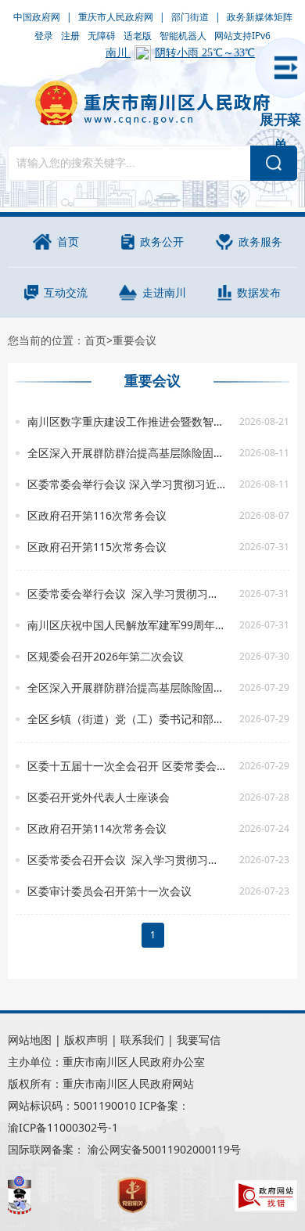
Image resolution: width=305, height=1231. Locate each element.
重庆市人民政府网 (115, 16)
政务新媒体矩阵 (259, 16)
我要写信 (199, 1039)
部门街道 (190, 16)
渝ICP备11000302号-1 (63, 1127)
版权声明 (86, 1039)
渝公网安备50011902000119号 (164, 1149)
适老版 (138, 35)
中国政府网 (36, 16)
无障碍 (102, 35)
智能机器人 (183, 35)
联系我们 (142, 1039)
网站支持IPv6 (242, 35)
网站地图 (30, 1039)
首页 (95, 340)
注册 (70, 35)
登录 (43, 35)
